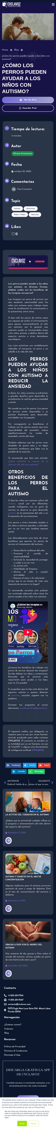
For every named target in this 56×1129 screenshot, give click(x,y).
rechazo (12, 504)
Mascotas (34, 214)
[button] (13, 765)
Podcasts (8, 1029)
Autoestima (30, 208)
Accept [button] (22, 1123)
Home (5, 50)
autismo (15, 695)
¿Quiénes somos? (12, 1025)
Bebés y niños (19, 214)
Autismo (17, 208)
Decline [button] (34, 1123)
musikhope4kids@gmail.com (33, 708)
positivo (12, 513)
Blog (16, 50)
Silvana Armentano (22, 153)
